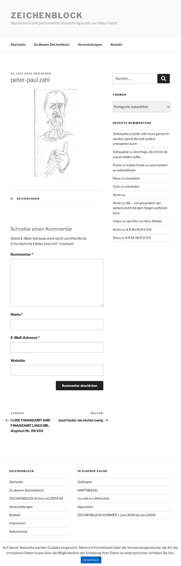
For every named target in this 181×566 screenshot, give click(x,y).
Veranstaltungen (90, 44)
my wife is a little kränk (93, 498)
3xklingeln (84, 482)
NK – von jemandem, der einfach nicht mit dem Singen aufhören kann (140, 208)
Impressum (17, 523)
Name (17, 314)
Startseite (18, 44)
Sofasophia (121, 134)
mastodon (132, 178)
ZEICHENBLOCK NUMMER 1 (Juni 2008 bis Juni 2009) (116, 515)
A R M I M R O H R (138, 229)
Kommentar (22, 254)
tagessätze (85, 507)
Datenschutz (18, 531)
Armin (117, 195)
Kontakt (116, 44)
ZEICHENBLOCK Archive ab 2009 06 (36, 498)
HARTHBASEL (87, 490)
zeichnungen (28, 198)
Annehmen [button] (91, 560)
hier (171, 553)
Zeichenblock (47, 15)
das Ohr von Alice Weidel (144, 221)
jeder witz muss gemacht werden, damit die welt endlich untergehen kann (141, 138)
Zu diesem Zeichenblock (51, 44)
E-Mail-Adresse (25, 338)
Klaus (46, 73)
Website (18, 360)
